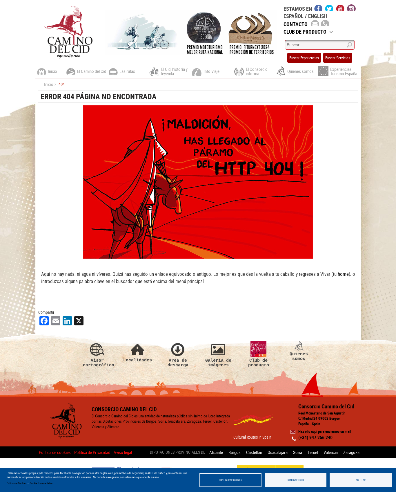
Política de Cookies (16, 483)
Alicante (216, 452)
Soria (297, 452)
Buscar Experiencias (304, 57)
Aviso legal (123, 452)
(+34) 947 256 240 (315, 437)
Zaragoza (351, 452)
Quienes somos (299, 356)
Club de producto (258, 362)
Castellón (254, 452)
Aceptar (361, 480)
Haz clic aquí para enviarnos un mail (324, 431)
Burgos (234, 452)
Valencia (331, 452)
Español (294, 15)
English (317, 15)
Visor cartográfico (97, 362)
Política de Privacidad (92, 452)
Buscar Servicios (337, 57)
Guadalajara (278, 452)
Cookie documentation (41, 483)
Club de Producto (305, 31)
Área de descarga (178, 362)
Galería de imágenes (218, 362)
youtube (340, 7)
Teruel (313, 452)
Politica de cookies (55, 452)
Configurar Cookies (230, 480)
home (343, 274)
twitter (329, 7)
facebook (318, 7)
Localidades (137, 360)
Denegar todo (296, 480)
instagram (351, 7)
